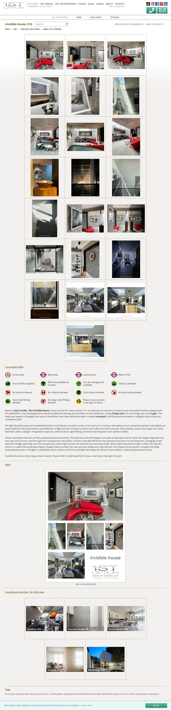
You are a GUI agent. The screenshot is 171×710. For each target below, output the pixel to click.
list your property (66, 3)
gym (155, 413)
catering (48, 6)
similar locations (30, 29)
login (110, 6)
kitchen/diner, (107, 694)
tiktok (148, 4)
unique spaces (153, 694)
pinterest (161, 4)
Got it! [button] (156, 705)
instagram (152, 4)
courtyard (100, 416)
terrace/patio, (141, 694)
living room (118, 413)
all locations (59, 17)
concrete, (12, 694)
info (7, 29)
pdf (15, 29)
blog (91, 3)
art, (6, 694)
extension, (39, 694)
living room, (118, 694)
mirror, (126, 694)
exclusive (95, 17)
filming (41, 6)
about (109, 3)
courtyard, (20, 694)
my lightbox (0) (119, 6)
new (79, 17)
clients (82, 3)
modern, (132, 694)
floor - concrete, (50, 694)
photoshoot (33, 6)
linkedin (166, 4)
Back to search (154, 24)
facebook (157, 4)
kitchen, (86, 694)
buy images (47, 3)
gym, (73, 694)
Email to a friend (52, 29)
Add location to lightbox (128, 24)
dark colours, (30, 694)
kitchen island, (96, 694)
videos (100, 3)
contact (120, 3)
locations (32, 3)
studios (114, 17)
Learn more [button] (86, 705)
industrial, (79, 694)
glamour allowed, (64, 694)
